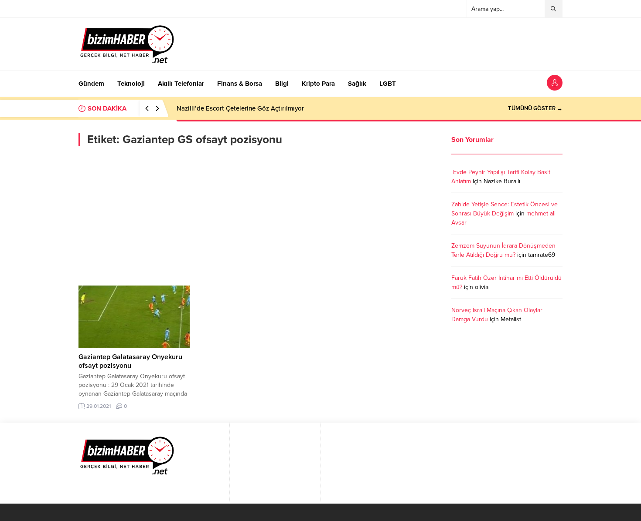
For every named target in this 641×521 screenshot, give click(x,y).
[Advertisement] (258, 216)
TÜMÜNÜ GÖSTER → (535, 108)
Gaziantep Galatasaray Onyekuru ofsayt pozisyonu (130, 361)
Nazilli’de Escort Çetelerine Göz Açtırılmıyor (240, 108)
